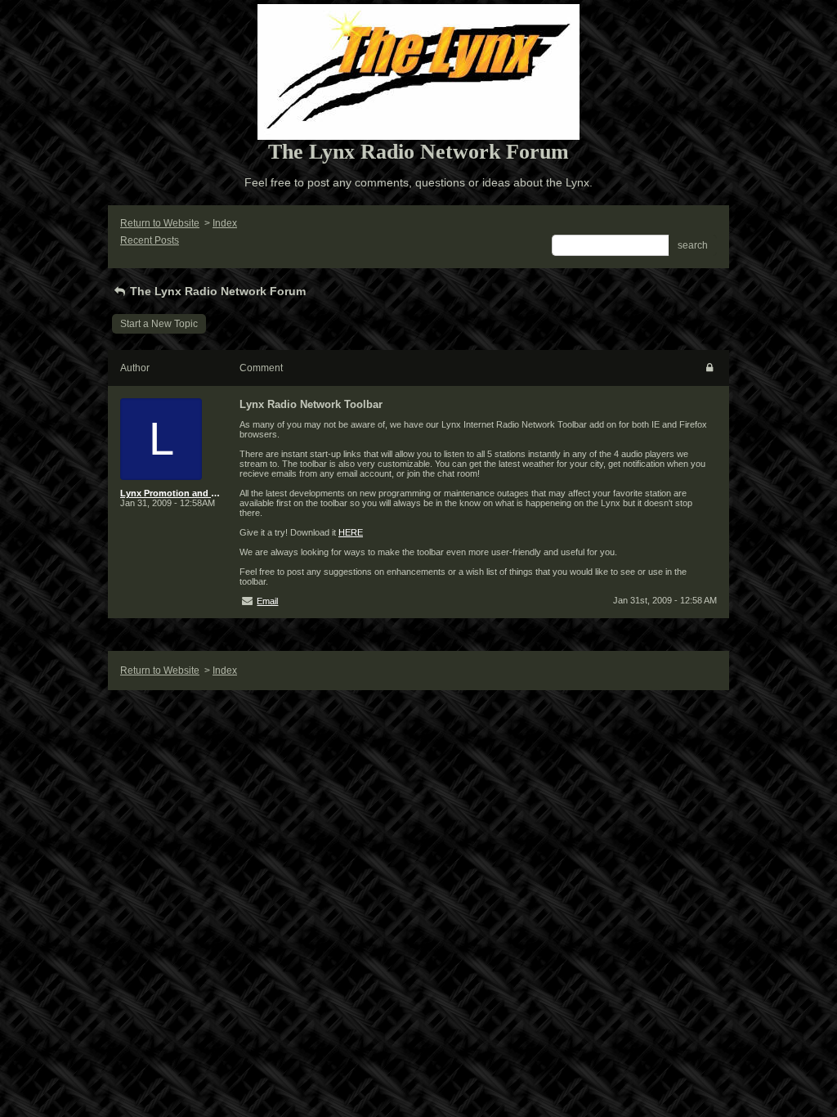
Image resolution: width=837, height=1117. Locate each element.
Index (225, 223)
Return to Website (159, 223)
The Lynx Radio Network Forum (216, 291)
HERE (350, 532)
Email (267, 601)
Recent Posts (149, 240)
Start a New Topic (159, 324)
